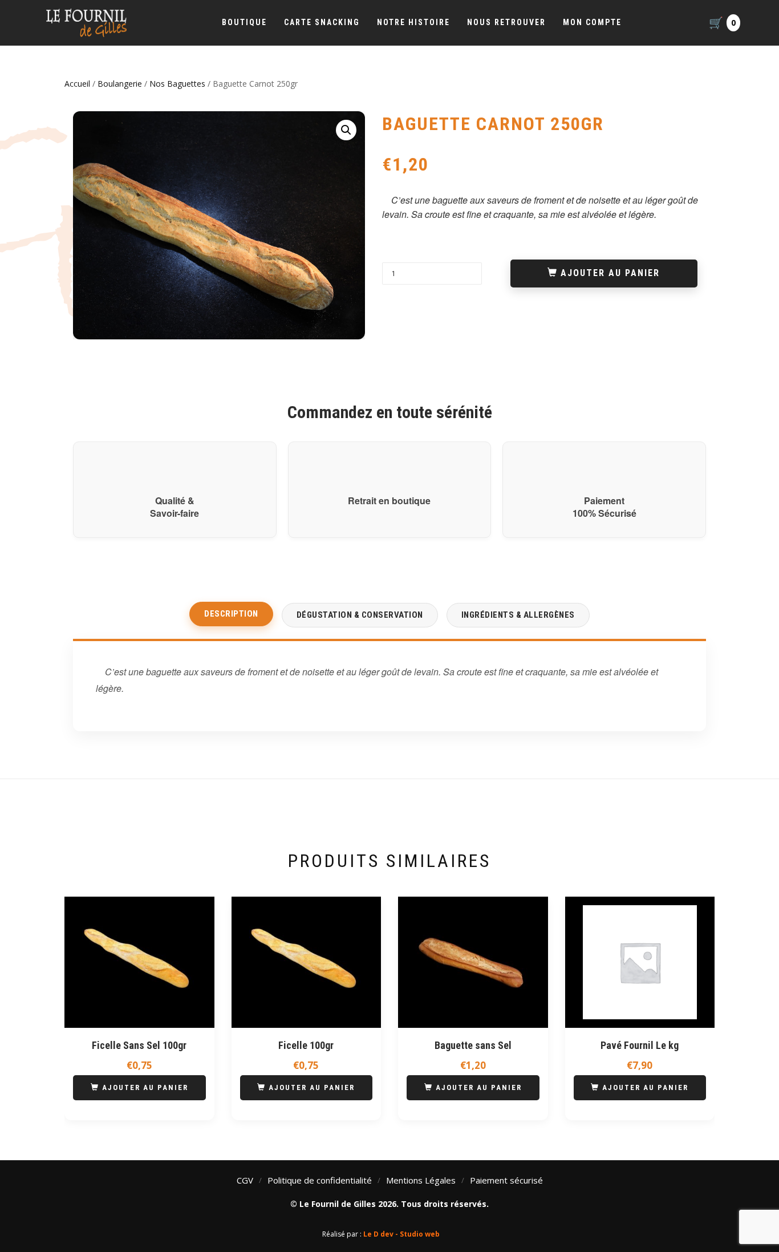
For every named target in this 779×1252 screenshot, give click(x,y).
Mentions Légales (421, 1180)
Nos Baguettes (177, 83)
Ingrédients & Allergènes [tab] (518, 615)
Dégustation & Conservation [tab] (360, 615)
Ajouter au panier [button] (145, 1087)
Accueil (77, 83)
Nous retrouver (506, 22)
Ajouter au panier (610, 273)
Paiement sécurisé (506, 1180)
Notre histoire (413, 22)
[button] (346, 130)
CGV (245, 1180)
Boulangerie (120, 83)
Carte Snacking (322, 22)
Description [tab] (231, 614)
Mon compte (592, 22)
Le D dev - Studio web (401, 1234)
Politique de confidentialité (319, 1180)
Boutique (244, 22)
